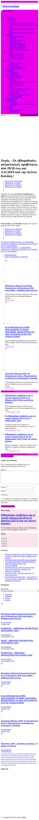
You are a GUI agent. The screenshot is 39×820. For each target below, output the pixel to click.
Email (3, 491)
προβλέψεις (27, 757)
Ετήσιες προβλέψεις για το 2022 (24, 763)
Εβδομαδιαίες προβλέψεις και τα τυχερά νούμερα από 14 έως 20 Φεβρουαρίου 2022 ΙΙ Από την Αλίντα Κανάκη (21, 437)
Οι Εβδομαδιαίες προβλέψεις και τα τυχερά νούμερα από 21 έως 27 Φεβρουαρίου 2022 (20, 418)
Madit (24, 817)
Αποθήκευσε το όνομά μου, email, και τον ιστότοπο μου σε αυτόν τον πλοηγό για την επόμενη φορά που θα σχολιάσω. (19, 500)
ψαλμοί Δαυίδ (17, 755)
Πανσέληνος (21, 757)
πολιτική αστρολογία (23, 761)
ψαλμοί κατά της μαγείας (12, 761)
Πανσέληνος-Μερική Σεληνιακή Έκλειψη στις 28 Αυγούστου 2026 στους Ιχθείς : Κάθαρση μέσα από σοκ (21, 288)
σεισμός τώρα (15, 759)
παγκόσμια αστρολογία (12, 757)
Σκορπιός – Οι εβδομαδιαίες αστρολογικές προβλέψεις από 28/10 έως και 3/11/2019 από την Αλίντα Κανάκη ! (19, 244)
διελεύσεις (9, 759)
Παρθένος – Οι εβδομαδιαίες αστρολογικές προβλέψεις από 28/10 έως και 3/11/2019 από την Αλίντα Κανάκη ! (19, 249)
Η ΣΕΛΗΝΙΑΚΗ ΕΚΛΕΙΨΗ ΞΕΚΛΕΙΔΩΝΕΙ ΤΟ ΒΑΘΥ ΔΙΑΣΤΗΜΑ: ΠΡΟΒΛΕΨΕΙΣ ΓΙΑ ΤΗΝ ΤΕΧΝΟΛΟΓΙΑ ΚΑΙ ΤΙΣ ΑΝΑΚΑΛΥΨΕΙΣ (19, 332)
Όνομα (4, 487)
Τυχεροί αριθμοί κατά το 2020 (8, 765)
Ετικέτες (8, 600)
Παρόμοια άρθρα (10, 255)
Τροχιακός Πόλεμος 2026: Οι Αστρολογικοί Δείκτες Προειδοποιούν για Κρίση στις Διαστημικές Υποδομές (21, 375)
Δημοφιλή (8, 594)
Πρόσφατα (8, 596)
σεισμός (34, 763)
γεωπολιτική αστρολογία (24, 759)
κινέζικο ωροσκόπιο (12, 763)
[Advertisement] (19, 136)
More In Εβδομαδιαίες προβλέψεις (16, 257)
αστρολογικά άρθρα (5, 753)
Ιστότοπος (4, 495)
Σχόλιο (4, 470)
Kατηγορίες (5, 589)
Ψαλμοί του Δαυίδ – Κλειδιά (25, 753)
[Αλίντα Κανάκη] (10, 6)
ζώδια (17, 753)
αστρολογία (13, 753)
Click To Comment (7, 456)
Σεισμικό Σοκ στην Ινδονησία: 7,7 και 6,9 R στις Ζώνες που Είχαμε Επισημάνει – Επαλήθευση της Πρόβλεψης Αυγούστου (21, 579)
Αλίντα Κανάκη (6, 622)
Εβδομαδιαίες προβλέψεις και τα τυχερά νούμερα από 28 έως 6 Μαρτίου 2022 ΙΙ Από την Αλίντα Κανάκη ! (19, 398)
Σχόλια (7, 598)
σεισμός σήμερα (32, 761)
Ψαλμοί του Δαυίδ (9, 755)
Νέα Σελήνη (4, 763)
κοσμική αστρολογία (25, 755)
